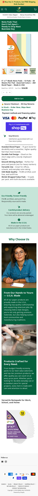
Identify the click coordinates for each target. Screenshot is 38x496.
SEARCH (3, 484)
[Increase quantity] (3, 92)
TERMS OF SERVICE (23, 486)
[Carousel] (19, 49)
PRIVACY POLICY (18, 484)
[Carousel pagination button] (5, 71)
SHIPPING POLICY (30, 484)
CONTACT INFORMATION (19, 488)
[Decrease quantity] (9, 92)
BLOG (9, 484)
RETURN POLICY (11, 486)
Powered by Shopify (19, 492)
